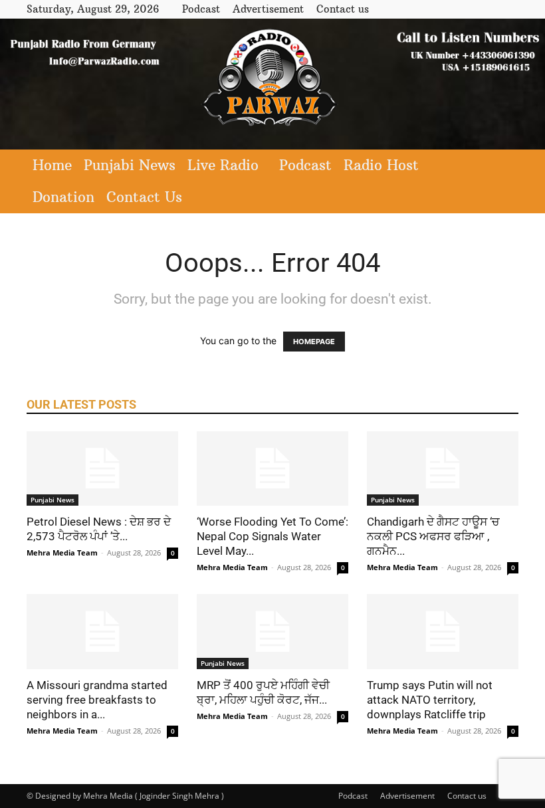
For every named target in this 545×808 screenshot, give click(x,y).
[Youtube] (508, 9)
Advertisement (268, 9)
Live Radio (223, 165)
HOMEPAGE (314, 341)
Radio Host (381, 165)
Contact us (342, 9)
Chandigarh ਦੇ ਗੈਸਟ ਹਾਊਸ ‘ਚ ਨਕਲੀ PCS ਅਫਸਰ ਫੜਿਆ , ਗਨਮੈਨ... (433, 536)
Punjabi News (129, 165)
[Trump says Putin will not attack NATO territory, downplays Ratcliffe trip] (442, 631)
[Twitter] (486, 9)
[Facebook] (465, 9)
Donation (63, 197)
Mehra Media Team (62, 552)
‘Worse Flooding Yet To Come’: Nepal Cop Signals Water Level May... (272, 536)
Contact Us (144, 197)
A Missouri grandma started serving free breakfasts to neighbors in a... (97, 699)
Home (52, 165)
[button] (502, 165)
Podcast (201, 9)
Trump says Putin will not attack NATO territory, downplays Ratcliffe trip (429, 699)
